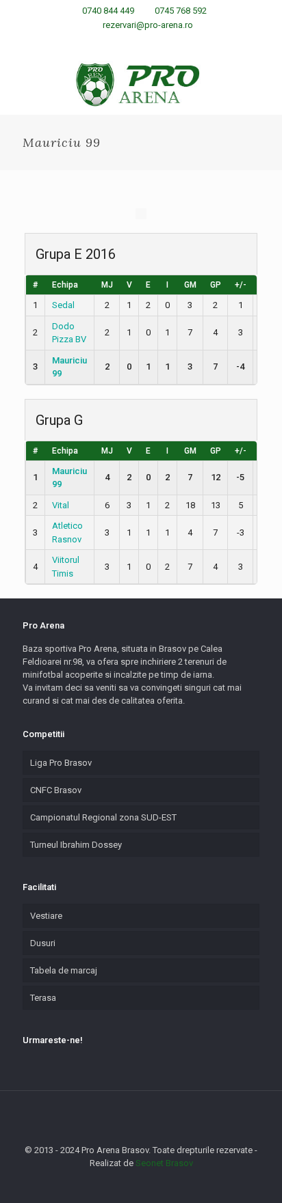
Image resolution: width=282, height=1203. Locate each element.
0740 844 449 (108, 10)
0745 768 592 (181, 10)
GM (190, 285)
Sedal (63, 305)
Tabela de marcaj (63, 970)
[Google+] (132, 42)
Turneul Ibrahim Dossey (76, 845)
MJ (107, 285)
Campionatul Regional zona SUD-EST (103, 817)
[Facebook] (114, 42)
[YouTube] (168, 42)
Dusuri (42, 943)
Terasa (43, 998)
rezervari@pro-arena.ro (148, 25)
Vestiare (46, 916)
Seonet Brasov (164, 1163)
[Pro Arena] (141, 84)
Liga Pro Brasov (61, 763)
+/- (240, 285)
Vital (60, 505)
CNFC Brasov (55, 790)
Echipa (65, 285)
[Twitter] (150, 42)
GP (215, 285)
